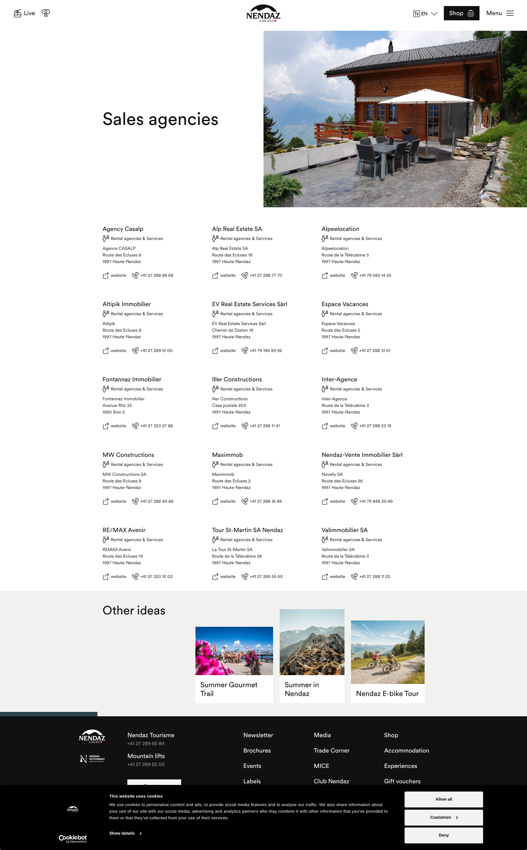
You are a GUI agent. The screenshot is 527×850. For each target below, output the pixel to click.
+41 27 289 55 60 (266, 576)
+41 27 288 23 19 (375, 426)
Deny (444, 835)
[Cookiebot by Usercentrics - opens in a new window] (73, 839)
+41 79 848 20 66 (376, 501)
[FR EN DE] (427, 13)
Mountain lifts (146, 756)
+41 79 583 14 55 (375, 275)
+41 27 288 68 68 (156, 275)
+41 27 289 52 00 (146, 764)
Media (322, 735)
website (118, 275)
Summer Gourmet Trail (228, 689)
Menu (494, 13)
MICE (321, 766)
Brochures (257, 750)
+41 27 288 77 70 (266, 275)
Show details (122, 833)
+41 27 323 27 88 (156, 426)
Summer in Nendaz (302, 689)
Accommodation (407, 750)
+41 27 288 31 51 (374, 350)
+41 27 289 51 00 (156, 350)
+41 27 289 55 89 (145, 743)
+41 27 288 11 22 (374, 576)
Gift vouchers (402, 781)
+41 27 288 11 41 (265, 426)
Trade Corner (331, 750)
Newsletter (258, 735)
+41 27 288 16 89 (266, 501)
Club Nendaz (331, 781)
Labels (252, 781)
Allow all (444, 799)
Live (29, 13)
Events (252, 766)
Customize (440, 817)
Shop (456, 13)
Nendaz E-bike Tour (387, 693)
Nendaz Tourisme (92, 736)
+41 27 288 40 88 (156, 501)
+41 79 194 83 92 (266, 350)
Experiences (400, 766)
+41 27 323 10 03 (156, 576)
